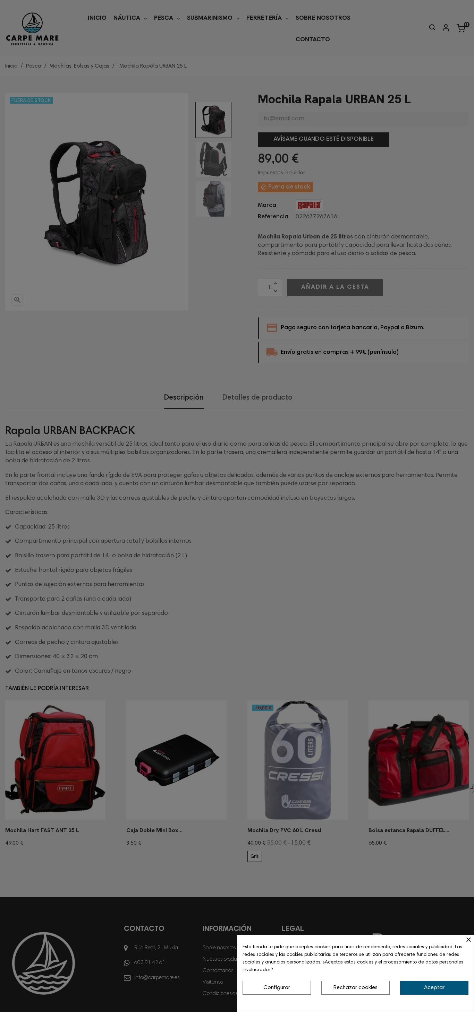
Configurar (276, 988)
